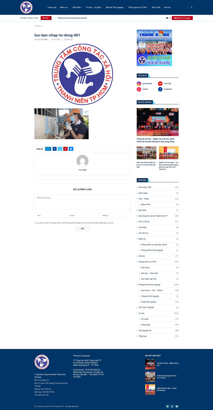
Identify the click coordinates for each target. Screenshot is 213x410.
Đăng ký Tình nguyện (183, 18)
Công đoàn (160, 325)
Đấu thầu (159, 210)
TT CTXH (43, 40)
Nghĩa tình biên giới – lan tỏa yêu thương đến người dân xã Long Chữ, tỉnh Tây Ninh (168, 166)
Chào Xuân (159, 193)
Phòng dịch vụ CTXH (138, 7)
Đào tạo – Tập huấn (160, 273)
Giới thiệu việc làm (160, 279)
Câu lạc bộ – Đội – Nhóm (160, 290)
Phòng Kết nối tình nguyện (160, 250)
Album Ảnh (160, 204)
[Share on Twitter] (60, 149)
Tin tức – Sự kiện (93, 7)
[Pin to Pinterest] (65, 149)
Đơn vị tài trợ (159, 221)
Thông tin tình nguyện (160, 296)
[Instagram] (172, 406)
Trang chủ (51, 7)
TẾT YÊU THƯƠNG (159, 307)
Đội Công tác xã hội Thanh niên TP (159, 216)
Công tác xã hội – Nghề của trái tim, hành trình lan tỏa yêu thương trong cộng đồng (155, 140)
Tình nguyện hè (159, 330)
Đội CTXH (156, 7)
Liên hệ (167, 7)
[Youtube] (167, 18)
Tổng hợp (159, 336)
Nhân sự (63, 7)
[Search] (191, 8)
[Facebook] (170, 18)
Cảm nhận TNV (159, 187)
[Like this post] (49, 149)
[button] (53, 18)
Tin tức (159, 313)
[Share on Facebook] (55, 149)
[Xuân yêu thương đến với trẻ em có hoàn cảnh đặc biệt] (146, 153)
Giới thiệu (76, 7)
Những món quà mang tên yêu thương (72, 18)
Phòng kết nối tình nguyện (159, 285)
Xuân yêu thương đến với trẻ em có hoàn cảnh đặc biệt (146, 165)
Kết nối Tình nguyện (114, 7)
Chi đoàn (160, 319)
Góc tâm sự (159, 233)
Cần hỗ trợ (160, 267)
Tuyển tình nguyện (160, 302)
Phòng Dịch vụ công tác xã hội (160, 244)
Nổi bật (159, 256)
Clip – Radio (159, 199)
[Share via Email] (71, 149)
